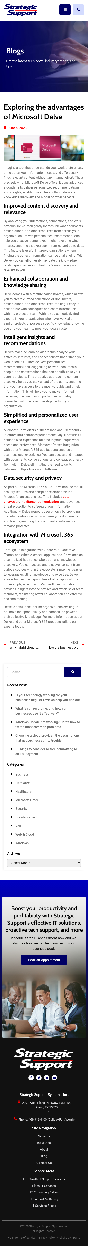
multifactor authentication (40, 502)
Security (21, 809)
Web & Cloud (24, 834)
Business (22, 774)
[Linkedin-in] (46, 1077)
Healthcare (23, 792)
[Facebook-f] (31, 1077)
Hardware (22, 783)
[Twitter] (39, 1077)
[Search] (72, 672)
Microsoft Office (27, 800)
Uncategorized (26, 817)
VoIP (18, 826)
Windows (22, 843)
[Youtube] (54, 1077)
